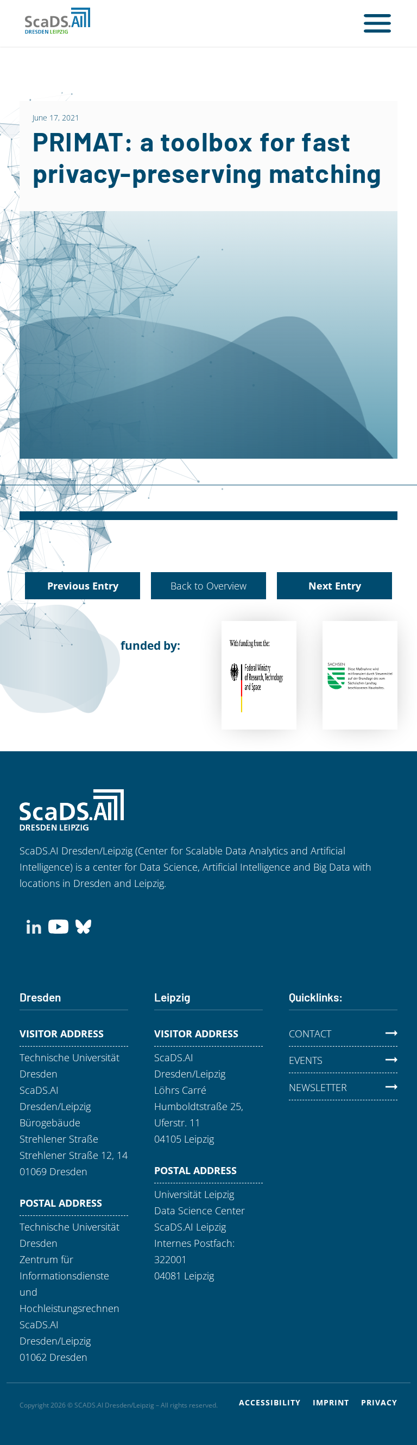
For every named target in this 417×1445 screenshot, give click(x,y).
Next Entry (334, 585)
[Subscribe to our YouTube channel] (58, 925)
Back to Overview (208, 585)
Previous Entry (82, 585)
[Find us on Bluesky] (83, 925)
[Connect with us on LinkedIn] (34, 925)
